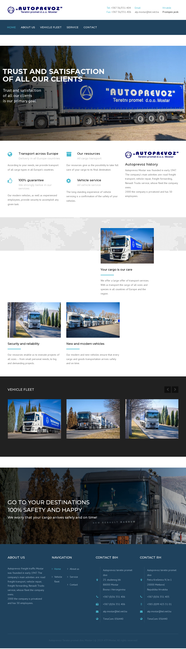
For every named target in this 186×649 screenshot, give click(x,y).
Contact (90, 27)
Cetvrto (18, 424)
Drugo (135, 424)
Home (11, 27)
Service (72, 27)
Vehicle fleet (51, 27)
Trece (76, 424)
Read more (22, 431)
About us (28, 27)
